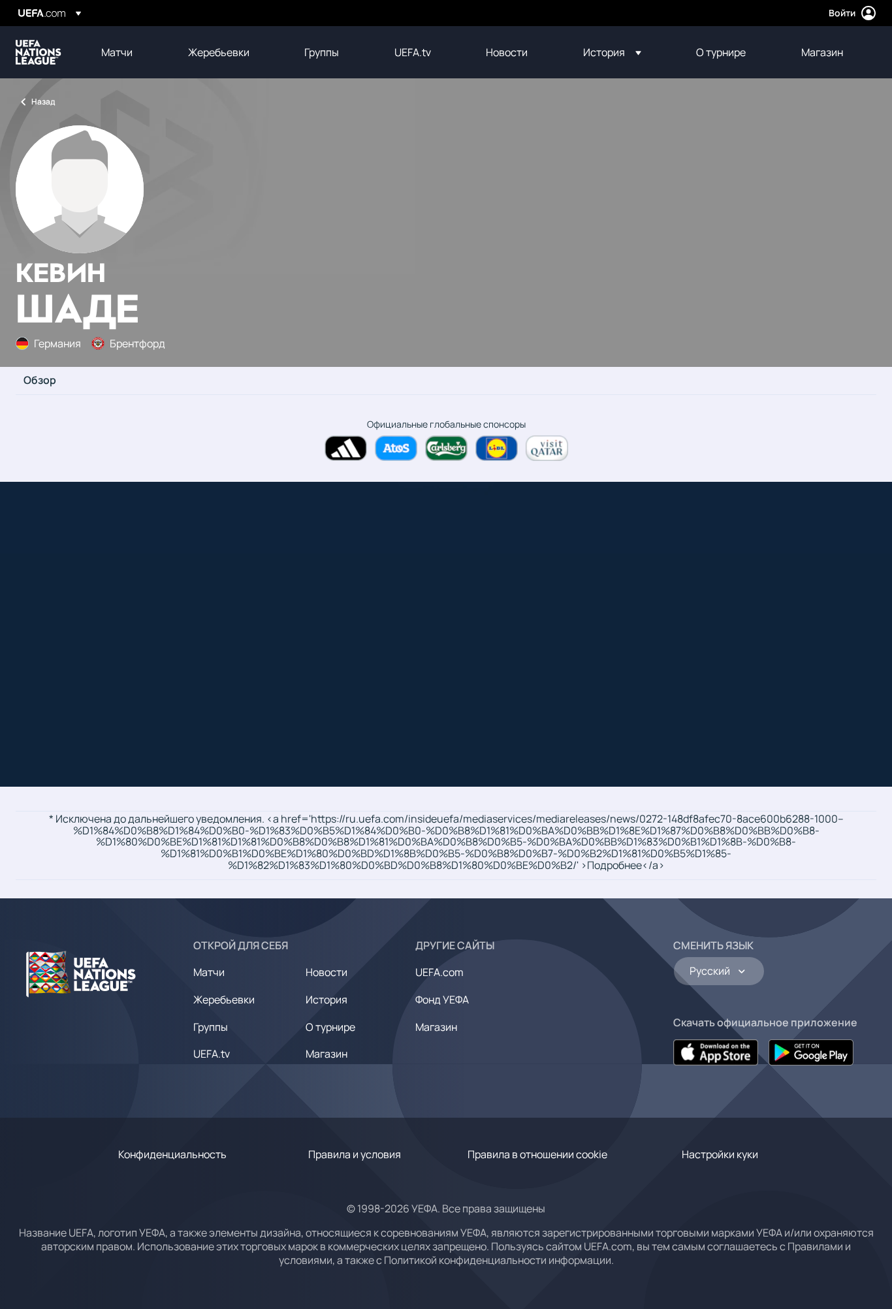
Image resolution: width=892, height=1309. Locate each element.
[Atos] (396, 448)
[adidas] (346, 448)
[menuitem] (128, 52)
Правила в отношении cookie (537, 1154)
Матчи (209, 972)
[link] (117, 52)
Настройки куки (720, 1154)
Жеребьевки (224, 999)
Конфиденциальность (172, 1154)
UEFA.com (439, 972)
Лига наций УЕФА (38, 52)
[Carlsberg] (446, 448)
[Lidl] (496, 448)
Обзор (40, 380)
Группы (210, 1027)
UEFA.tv (211, 1054)
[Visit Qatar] (547, 448)
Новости (326, 972)
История (326, 999)
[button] (612, 52)
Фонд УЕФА (442, 999)
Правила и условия (354, 1154)
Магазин (326, 1054)
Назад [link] (43, 101)
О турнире (330, 1027)
